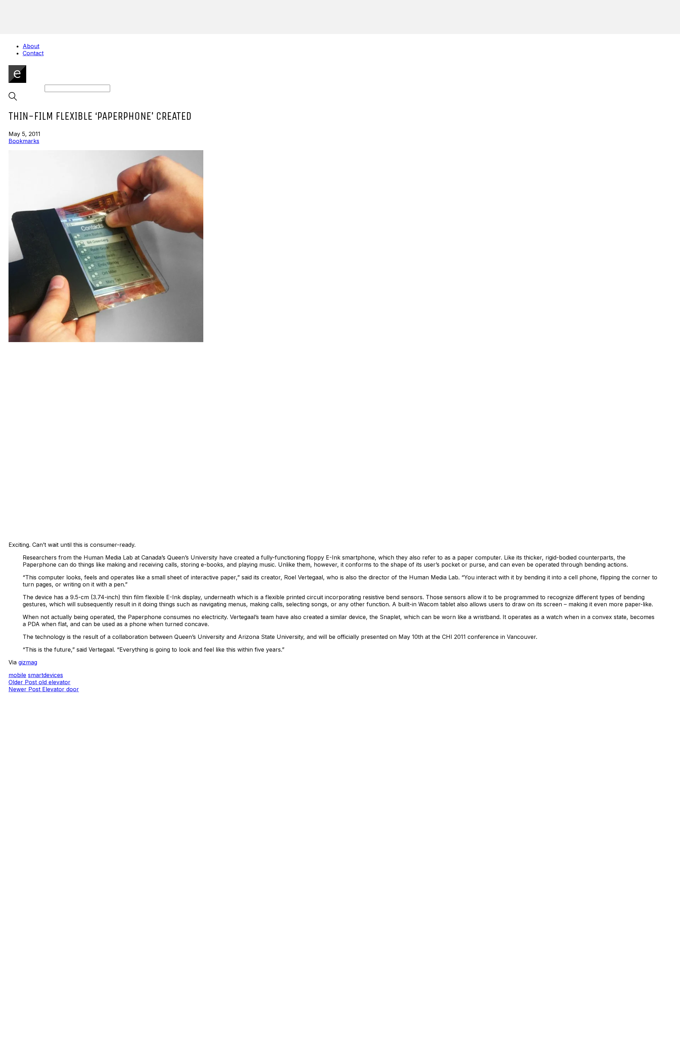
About (31, 46)
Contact (33, 53)
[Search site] (12, 98)
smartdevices (45, 675)
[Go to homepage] (17, 80)
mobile (17, 675)
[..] (340, 342)
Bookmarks (23, 140)
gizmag (27, 662)
